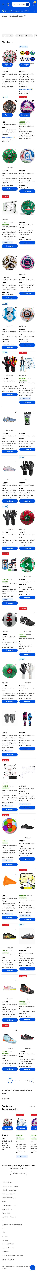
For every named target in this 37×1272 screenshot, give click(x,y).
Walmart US (5, 1252)
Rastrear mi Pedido (7, 1209)
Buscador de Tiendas (8, 1259)
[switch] (8, 35)
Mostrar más (5, 1098)
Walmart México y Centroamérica (12, 1225)
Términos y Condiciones (9, 1194)
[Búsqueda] (27, 4)
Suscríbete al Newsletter (9, 1217)
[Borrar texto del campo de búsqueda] (25, 4)
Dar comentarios (19, 1173)
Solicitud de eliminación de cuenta (12, 1255)
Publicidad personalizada (9, 1190)
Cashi (3, 1232)
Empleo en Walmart (8, 1244)
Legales (4, 1201)
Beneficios (5, 1236)
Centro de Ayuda (7, 1182)
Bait (3, 1228)
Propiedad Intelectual (8, 1198)
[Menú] (3, 4)
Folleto (4, 1221)
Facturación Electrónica (9, 1205)
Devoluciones (6, 1213)
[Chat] (32, 1267)
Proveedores (5, 1240)
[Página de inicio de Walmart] (8, 4)
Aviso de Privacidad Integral (10, 1186)
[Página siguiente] (31, 1080)
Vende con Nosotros (8, 1248)
